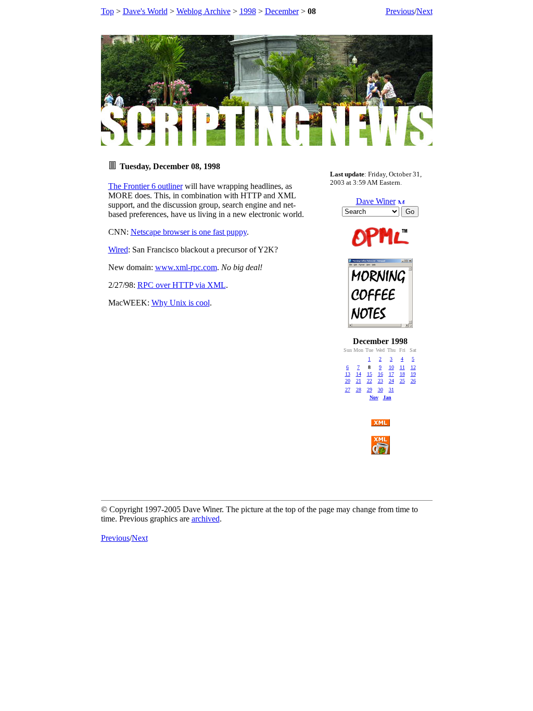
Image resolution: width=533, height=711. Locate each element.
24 (391, 381)
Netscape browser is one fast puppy (189, 231)
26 (413, 381)
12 (413, 367)
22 (369, 381)
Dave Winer (376, 201)
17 (391, 374)
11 (402, 367)
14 (358, 374)
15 (369, 374)
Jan (387, 397)
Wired (118, 249)
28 (358, 389)
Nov (374, 397)
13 (347, 374)
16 (380, 374)
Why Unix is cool (180, 302)
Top (107, 11)
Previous (400, 11)
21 (358, 381)
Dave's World (145, 11)
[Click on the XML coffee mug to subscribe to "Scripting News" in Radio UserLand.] (380, 451)
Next (424, 11)
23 (380, 381)
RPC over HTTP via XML (181, 285)
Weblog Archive (203, 11)
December (282, 11)
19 (413, 374)
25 (402, 381)
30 (380, 389)
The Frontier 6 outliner (145, 186)
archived (206, 518)
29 (369, 389)
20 (347, 381)
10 (391, 367)
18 (402, 374)
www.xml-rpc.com (186, 267)
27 (347, 389)
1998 (247, 11)
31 (391, 389)
